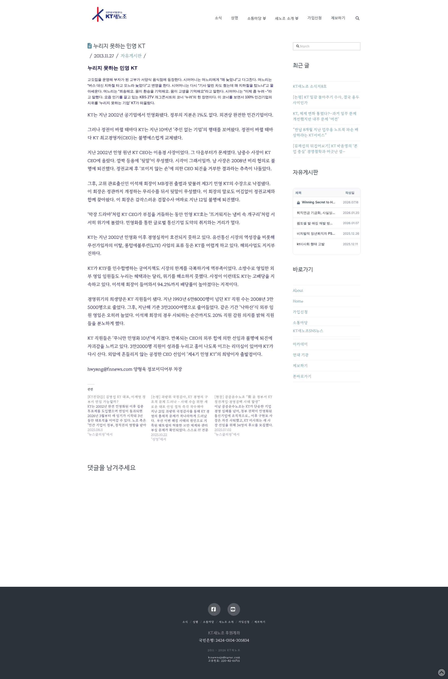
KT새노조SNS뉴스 (308, 331)
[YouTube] (234, 609)
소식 (185, 622)
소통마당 (300, 322)
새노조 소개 (226, 622)
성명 (195, 622)
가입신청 (300, 312)
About (298, 290)
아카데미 (300, 344)
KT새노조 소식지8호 (310, 86)
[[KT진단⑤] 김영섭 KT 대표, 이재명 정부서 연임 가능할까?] (119, 415)
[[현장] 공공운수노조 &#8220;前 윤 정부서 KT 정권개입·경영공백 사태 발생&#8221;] (246, 415)
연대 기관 (301, 355)
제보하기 (300, 365)
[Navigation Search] (355, 11)
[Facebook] (214, 609)
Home (298, 301)
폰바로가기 (302, 376)
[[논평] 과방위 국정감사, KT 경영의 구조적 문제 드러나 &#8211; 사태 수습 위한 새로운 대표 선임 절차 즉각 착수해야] (182, 418)
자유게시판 (131, 56)
